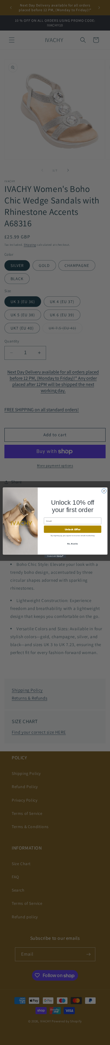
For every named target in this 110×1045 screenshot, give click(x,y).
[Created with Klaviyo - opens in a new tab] (55, 556)
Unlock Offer (72, 529)
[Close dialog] (103, 490)
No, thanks (72, 543)
